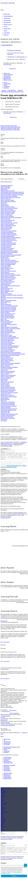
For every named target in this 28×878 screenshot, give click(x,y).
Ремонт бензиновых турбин (8, 212)
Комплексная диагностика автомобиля (10, 352)
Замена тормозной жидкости (8, 313)
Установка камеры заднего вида (9, 240)
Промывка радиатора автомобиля (9, 367)
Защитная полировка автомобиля (9, 250)
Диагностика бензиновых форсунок (10, 337)
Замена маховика (5, 272)
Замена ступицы (5, 374)
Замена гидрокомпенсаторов (8, 264)
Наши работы (7, 28)
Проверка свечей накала (7, 416)
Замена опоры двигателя (7, 209)
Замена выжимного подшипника (9, 327)
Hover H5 (20, 90)
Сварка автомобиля (6, 407)
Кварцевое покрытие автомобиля (9, 252)
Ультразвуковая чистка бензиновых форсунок (12, 192)
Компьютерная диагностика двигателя (10, 197)
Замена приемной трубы (7, 357)
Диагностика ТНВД (6, 265)
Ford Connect (7, 768)
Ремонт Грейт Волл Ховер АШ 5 (9, 125)
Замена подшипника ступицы (8, 225)
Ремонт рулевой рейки (6, 214)
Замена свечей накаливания (8, 418)
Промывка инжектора (6, 293)
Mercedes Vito (7, 774)
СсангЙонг (3, 808)
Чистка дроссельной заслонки (8, 390)
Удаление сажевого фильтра (8, 415)
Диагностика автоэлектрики (8, 349)
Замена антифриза (5, 361)
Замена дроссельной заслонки (8, 271)
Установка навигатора (6, 241)
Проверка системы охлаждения (9, 406)
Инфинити (3, 796)
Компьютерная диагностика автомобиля (11, 217)
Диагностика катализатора (7, 343)
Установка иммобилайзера (7, 236)
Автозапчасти (7, 20)
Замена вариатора (5, 399)
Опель (2, 824)
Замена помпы (4, 287)
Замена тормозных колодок (7, 190)
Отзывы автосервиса (18, 512)
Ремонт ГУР (4, 303)
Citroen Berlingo (7, 757)
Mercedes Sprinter (8, 773)
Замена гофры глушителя (7, 360)
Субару (2, 809)
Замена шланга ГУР (6, 301)
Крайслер (3, 792)
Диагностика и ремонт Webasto (9, 230)
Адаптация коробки (6, 323)
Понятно (14, 876)
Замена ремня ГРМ (5, 186)
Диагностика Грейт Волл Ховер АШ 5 (10, 129)
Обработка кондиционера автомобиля (10, 363)
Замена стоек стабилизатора (8, 371)
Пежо (2, 825)
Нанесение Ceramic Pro (6, 253)
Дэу (2, 794)
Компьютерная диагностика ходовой (10, 355)
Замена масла (4, 189)
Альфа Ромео (4, 812)
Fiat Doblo (6, 760)
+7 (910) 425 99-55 (6, 45)
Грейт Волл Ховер (5, 788)
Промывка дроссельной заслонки (9, 414)
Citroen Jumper (7, 758)
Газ (1, 801)
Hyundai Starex (7, 770)
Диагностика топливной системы (9, 347)
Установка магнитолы (6, 245)
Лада (2, 816)
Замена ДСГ (4, 400)
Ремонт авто (7, 14)
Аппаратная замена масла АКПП (9, 392)
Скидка (5, 26)
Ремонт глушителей (6, 198)
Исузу (2, 797)
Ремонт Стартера (5, 320)
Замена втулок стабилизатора (8, 375)
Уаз (1, 828)
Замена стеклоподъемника (7, 317)
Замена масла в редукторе (7, 395)
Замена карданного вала (7, 329)
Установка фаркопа (5, 386)
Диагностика (7, 18)
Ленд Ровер (3, 804)
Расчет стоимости (14, 713)
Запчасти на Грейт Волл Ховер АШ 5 (10, 128)
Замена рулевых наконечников (8, 300)
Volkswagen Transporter (9, 765)
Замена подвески (5, 384)
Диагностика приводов (6, 341)
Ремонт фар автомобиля (7, 321)
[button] (3, 621)
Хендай (2, 822)
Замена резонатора (5, 356)
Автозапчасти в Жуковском (8, 402)
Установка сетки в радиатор (8, 388)
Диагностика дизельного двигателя (10, 261)
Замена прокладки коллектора (8, 277)
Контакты (6, 34)
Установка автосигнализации (8, 244)
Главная (4, 90)
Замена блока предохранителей (9, 324)
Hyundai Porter (7, 761)
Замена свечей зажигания (7, 216)
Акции (5, 30)
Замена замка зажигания (7, 315)
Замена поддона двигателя (7, 276)
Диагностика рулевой (6, 344)
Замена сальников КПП (7, 331)
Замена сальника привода (7, 376)
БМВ (2, 789)
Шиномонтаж (7, 22)
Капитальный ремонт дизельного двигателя (12, 194)
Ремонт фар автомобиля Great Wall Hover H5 (12, 91)
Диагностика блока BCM (7, 339)
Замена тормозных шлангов (8, 311)
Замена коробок (5, 398)
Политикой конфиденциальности (13, 465)
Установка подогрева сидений (8, 242)
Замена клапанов (5, 289)
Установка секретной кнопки (8, 238)
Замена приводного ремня (7, 273)
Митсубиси (3, 820)
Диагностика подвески (6, 368)
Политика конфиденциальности (14, 782)
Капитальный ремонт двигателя (9, 408)
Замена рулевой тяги (6, 304)
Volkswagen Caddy (8, 762)
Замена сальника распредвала (8, 210)
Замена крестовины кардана (8, 332)
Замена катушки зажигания (8, 316)
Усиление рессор (5, 383)
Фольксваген (4, 802)
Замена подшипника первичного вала (10, 285)
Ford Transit (6, 769)
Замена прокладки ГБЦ (6, 288)
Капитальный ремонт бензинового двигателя (12, 193)
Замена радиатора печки (7, 364)
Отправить (3, 469)
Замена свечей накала (6, 283)
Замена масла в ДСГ (6, 394)
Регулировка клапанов (6, 280)
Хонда (2, 830)
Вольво (2, 800)
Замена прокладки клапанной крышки (10, 275)
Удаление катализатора (6, 359)
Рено (2, 805)
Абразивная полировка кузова (8, 410)
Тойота (2, 826)
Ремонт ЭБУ (4, 319)
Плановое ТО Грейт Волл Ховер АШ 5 (10, 127)
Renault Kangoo (7, 778)
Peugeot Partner (7, 777)
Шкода (2, 806)
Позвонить (12, 68)
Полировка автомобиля (7, 249)
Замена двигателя (5, 259)
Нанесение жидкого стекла (7, 256)
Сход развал (4, 420)
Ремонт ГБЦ (4, 202)
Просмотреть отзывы (6, 516)
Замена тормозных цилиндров (8, 308)
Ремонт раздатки (5, 333)
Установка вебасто (5, 229)
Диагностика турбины (6, 348)
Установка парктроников (7, 232)
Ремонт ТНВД (4, 292)
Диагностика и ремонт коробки (9, 396)
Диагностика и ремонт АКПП (8, 336)
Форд (2, 814)
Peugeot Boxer (7, 775)
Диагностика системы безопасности (10, 345)
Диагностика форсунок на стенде (9, 222)
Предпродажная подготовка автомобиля (11, 254)
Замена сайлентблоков (6, 226)
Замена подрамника (6, 378)
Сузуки (2, 810)
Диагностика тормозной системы (9, 305)
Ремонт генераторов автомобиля (9, 196)
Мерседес (3, 818)
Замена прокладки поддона (7, 279)
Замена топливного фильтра (8, 387)
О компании (7, 32)
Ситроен (3, 793)
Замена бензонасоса (6, 267)
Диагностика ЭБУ (5, 411)
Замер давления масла (6, 221)
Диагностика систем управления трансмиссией (13, 353)
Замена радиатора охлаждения (8, 263)
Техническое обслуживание (8, 403)
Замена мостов (4, 370)
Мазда (2, 817)
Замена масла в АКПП (6, 335)
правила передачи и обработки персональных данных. (12, 838)
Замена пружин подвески (7, 224)
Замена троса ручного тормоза (8, 309)
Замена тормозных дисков (7, 200)
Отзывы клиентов (5, 722)
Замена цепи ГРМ (5, 188)
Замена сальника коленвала (8, 206)
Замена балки (4, 380)
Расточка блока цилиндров (7, 281)
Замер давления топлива (7, 351)
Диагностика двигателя (7, 185)
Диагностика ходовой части (8, 220)
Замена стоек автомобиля (7, 382)
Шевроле (3, 790)
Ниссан (2, 821)
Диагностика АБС (5, 412)
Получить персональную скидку (12, 747)
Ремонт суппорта (5, 312)
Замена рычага (4, 379)
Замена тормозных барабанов (8, 201)
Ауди (2, 813)
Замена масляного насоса (7, 268)
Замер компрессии (5, 284)
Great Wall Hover (12, 90)
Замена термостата (5, 365)
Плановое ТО (4, 719)
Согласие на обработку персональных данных (14, 784)
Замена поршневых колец (7, 291)
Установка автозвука (6, 246)
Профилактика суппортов (7, 391)
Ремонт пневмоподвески (7, 372)
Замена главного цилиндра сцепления (10, 328)
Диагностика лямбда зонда (7, 340)
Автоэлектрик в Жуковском (8, 404)
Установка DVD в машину (7, 248)
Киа (2, 798)
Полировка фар (4, 257)
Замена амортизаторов (6, 228)
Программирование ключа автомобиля (10, 237)
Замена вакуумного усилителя (8, 307)
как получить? (5, 642)
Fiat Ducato (6, 766)
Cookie (10, 446)
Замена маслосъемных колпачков (9, 208)
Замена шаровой (5, 205)
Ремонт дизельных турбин (7, 213)
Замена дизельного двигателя (8, 260)
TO (4, 740)
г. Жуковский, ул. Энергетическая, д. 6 (17, 56)
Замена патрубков (5, 269)
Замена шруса (4, 204)
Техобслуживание (8, 16)
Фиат (2, 829)
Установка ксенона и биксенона (9, 234)
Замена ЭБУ (4, 325)
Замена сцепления (5, 218)
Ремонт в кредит (8, 24)
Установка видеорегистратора (8, 233)
